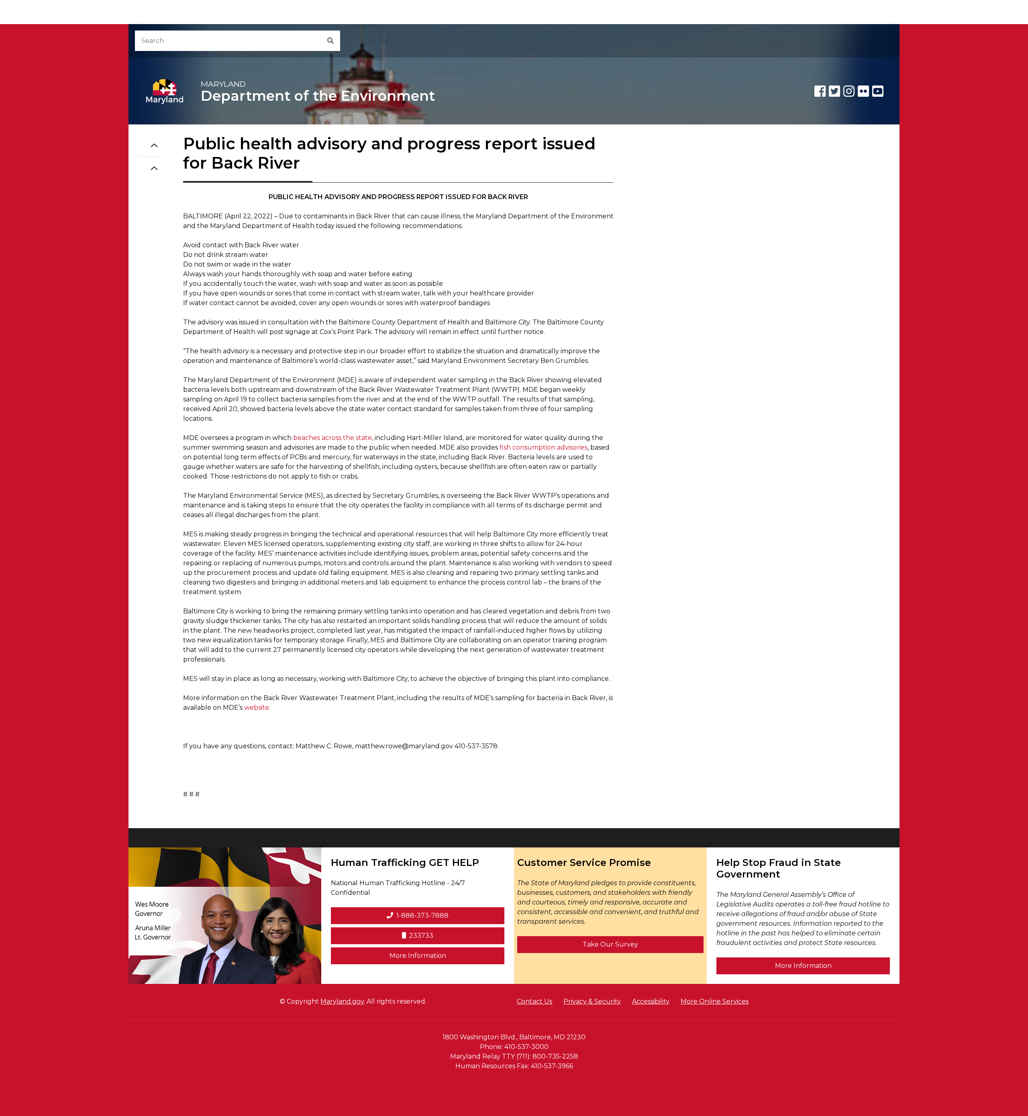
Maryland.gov (342, 1001)
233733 (421, 935)
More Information (447, 955)
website (256, 707)
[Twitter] (834, 91)
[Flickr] (863, 91)
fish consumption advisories (543, 447)
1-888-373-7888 (422, 915)
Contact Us (534, 1001)
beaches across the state (332, 438)
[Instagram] (849, 91)
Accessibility (650, 1001)
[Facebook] (820, 91)
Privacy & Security (592, 1001)
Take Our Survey (610, 944)
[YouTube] (877, 91)
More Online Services (715, 1001)
